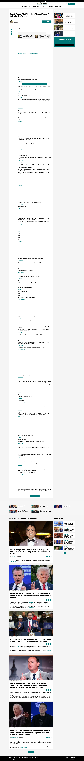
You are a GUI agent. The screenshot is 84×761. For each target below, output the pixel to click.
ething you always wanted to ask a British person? (31, 53)
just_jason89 (20, 108)
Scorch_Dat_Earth (21, 224)
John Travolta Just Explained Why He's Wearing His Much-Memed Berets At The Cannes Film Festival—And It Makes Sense (28, 38)
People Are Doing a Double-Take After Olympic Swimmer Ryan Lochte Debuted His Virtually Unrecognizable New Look (69, 525)
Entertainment (36, 6)
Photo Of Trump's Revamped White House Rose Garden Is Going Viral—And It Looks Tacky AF (23, 511)
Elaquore (19, 91)
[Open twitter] (69, 757)
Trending (44, 6)
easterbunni (20, 241)
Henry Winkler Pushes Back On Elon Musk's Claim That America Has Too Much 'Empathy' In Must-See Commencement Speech (30, 733)
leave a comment (46, 21)
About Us (10, 757)
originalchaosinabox (21, 141)
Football (39, 112)
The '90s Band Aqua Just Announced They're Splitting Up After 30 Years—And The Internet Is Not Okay (69, 16)
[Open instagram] (74, 757)
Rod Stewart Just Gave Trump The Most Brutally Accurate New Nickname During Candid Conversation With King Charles (69, 531)
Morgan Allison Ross (14, 737)
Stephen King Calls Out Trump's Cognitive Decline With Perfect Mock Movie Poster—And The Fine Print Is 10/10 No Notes (23, 506)
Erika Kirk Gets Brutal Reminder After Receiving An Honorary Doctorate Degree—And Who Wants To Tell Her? (69, 549)
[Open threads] (72, 757)
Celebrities (66, 13)
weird (30, 158)
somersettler (20, 443)
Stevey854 (20, 149)
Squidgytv (20, 121)
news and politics (26, 6)
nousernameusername (22, 299)
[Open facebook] (67, 757)
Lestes (19, 208)
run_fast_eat (20, 474)
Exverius (19, 324)
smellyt (19, 289)
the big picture (58, 6)
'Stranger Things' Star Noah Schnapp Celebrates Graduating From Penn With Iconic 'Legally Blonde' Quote (69, 28)
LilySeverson (20, 377)
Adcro (19, 457)
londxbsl (19, 145)
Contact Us (36, 757)
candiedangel (20, 81)
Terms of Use (21, 757)
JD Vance (17, 646)
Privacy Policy (15, 757)
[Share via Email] (11, 34)
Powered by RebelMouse (71, 759)
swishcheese (20, 318)
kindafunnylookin (21, 494)
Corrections (26, 757)
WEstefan (20, 185)
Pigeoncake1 (20, 278)
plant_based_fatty (21, 398)
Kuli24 (19, 231)
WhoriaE (19, 392)
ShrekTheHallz (20, 345)
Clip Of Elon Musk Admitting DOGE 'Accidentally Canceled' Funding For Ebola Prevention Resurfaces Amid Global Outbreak (69, 23)
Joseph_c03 (20, 265)
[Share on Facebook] (11, 30)
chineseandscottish (21, 349)
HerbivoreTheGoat (21, 416)
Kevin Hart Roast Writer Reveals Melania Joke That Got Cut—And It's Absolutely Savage (68, 506)
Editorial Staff (31, 757)
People (50, 6)
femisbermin (20, 115)
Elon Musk (65, 19)
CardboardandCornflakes (22, 402)
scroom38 (20, 332)
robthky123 (20, 465)
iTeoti (19, 356)
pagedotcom (20, 204)
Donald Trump (66, 528)
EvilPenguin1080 (21, 160)
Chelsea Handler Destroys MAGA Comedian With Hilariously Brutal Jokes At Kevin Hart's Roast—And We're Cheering (68, 537)
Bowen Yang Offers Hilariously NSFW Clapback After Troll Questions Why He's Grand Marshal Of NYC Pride (30, 552)
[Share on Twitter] (11, 32)
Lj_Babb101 (20, 214)
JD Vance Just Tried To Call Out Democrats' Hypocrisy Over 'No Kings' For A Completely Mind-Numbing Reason (41, 1)
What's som (20, 53)
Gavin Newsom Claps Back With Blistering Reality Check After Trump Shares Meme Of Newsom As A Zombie (30, 595)
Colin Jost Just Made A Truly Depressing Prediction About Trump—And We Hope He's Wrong (45, 506)
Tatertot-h (20, 410)
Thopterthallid (20, 260)
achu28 (19, 437)
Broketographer (21, 272)
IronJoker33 (20, 450)
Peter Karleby (13, 556)
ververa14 (20, 97)
